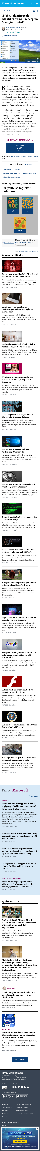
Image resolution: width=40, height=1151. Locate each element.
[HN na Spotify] (25, 1087)
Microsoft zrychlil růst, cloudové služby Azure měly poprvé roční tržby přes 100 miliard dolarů (19, 836)
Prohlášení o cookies (22, 1107)
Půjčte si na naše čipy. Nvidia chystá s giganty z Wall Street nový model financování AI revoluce (19, 806)
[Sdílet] (34, 11)
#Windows (17, 169)
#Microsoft (7, 169)
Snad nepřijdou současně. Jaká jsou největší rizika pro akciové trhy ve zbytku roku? (18, 995)
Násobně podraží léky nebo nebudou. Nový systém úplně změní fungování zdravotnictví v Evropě (19, 1035)
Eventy (4, 1125)
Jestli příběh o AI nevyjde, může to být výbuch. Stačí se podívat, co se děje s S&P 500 (19, 866)
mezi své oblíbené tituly (23, 242)
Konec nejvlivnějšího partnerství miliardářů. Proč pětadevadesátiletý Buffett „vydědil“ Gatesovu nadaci (18, 884)
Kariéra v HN (6, 1114)
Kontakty (5, 1104)
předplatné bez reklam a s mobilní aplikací (24, 156)
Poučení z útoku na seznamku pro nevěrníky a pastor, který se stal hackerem (17, 379)
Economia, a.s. (14, 1076)
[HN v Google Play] (8, 1096)
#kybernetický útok (29, 173)
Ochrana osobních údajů (23, 1104)
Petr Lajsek (11, 988)
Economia (5, 1110)
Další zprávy (20, 1059)
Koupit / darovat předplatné (10, 1122)
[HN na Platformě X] (13, 1087)
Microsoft (33, 61)
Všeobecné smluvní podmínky (25, 1114)
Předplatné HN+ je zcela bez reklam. (28, 251)
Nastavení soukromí (22, 1110)
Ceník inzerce (6, 1117)
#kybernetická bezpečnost (12, 173)
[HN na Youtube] (28, 1087)
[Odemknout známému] (37, 11)
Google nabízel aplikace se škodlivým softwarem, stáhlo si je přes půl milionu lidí (19, 655)
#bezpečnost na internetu (11, 177)
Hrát (13, 211)
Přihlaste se (28, 164)
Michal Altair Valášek (13, 27)
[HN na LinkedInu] (22, 1087)
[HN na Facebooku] (16, 1087)
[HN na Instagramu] (19, 1087)
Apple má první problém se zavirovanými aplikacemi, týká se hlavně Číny (17, 309)
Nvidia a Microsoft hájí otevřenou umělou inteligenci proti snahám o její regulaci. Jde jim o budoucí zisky (19, 851)
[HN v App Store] (22, 1096)
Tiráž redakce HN (7, 1107)
